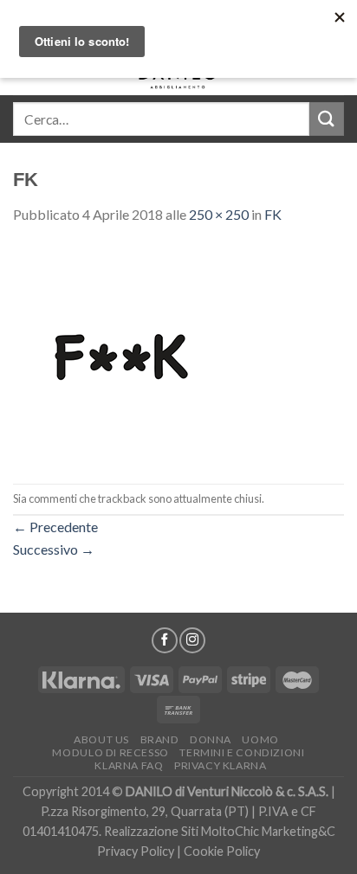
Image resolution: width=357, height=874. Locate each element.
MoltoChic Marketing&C (268, 831)
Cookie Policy (222, 851)
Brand (159, 739)
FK (273, 214)
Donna (210, 739)
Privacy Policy (135, 851)
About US (101, 739)
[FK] (121, 352)
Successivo (53, 549)
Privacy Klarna (220, 765)
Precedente (55, 526)
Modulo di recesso (110, 752)
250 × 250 (219, 214)
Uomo (260, 739)
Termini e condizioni (241, 752)
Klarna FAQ (128, 765)
